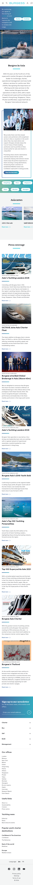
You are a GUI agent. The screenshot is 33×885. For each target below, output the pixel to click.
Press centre (6, 809)
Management (6, 744)
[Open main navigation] (3, 3)
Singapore (27, 182)
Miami (4, 762)
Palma (4, 768)
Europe (4, 850)
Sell (3, 733)
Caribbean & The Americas (11, 835)
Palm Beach (5, 793)
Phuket (4, 775)
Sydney (4, 779)
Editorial (4, 818)
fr (23, 861)
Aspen (4, 787)
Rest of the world (8, 844)
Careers (4, 807)
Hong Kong (7, 182)
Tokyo (17, 182)
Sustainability (6, 805)
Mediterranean (6, 852)
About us (4, 803)
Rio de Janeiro (6, 785)
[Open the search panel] (7, 3)
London (4, 756)
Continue (26, 19)
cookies (4, 16)
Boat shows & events (8, 822)
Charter (4, 722)
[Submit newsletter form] (29, 712)
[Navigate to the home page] (17, 3)
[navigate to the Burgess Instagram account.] (14, 869)
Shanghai (26, 189)
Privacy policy (16, 873)
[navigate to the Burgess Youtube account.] (24, 869)
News (3, 820)
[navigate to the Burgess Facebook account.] (9, 869)
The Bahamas (6, 840)
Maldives (4, 846)
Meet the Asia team (11, 172)
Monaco (4, 758)
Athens (4, 770)
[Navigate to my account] (27, 3)
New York (5, 760)
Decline (18, 19)
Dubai (4, 764)
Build (3, 739)
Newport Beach (7, 791)
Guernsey (5, 789)
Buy (3, 728)
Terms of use (16, 878)
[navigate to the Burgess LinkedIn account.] (19, 869)
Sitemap (16, 876)
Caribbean (5, 837)
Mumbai (15, 189)
